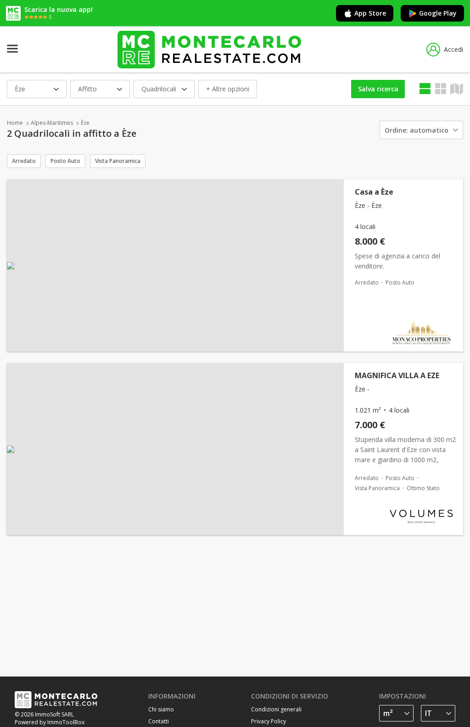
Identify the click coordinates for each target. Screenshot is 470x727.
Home (15, 123)
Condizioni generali (276, 709)
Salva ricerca (378, 88)
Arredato (24, 161)
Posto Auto (65, 161)
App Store (370, 13)
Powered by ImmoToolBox (49, 722)
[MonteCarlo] (209, 49)
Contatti (158, 721)
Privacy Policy (268, 721)
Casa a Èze (374, 192)
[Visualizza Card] (441, 89)
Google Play (438, 13)
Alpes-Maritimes (52, 123)
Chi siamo (161, 709)
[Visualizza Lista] (425, 89)
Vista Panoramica (117, 161)
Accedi (453, 49)
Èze (85, 123)
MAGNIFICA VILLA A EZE (397, 375)
